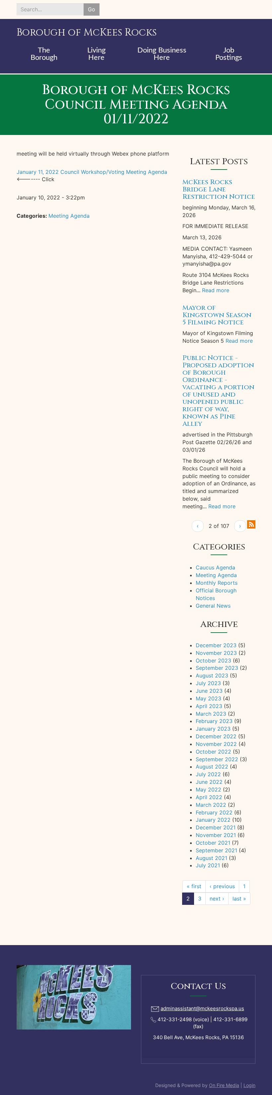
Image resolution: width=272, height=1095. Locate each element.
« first (194, 886)
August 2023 (212, 675)
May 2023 (208, 698)
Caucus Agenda (215, 567)
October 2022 (213, 751)
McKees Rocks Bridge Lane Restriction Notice (218, 189)
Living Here (96, 54)
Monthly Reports (217, 582)
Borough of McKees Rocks (87, 32)
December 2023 (216, 645)
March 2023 (211, 713)
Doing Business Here (161, 54)
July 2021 (208, 865)
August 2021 (211, 858)
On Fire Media (224, 1085)
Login (249, 1085)
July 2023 (208, 683)
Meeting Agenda (69, 215)
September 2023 (217, 668)
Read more (215, 290)
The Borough (44, 54)
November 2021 (216, 835)
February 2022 (214, 812)
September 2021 (216, 850)
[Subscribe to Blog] (251, 524)
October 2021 (213, 842)
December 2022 (216, 736)
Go (91, 9)
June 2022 (209, 782)
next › (217, 898)
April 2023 (209, 706)
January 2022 (213, 819)
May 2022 (208, 789)
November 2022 (216, 744)
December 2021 (216, 827)
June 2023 (209, 690)
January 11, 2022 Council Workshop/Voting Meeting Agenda (93, 172)
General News (213, 605)
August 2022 (212, 766)
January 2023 (213, 728)
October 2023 (213, 660)
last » (239, 898)
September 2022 (217, 759)
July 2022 (208, 774)
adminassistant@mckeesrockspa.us (202, 1008)
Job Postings (228, 54)
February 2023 (214, 721)
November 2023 (216, 653)
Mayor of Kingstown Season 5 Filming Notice (216, 315)
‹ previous (222, 886)
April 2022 (209, 797)
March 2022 (211, 804)
